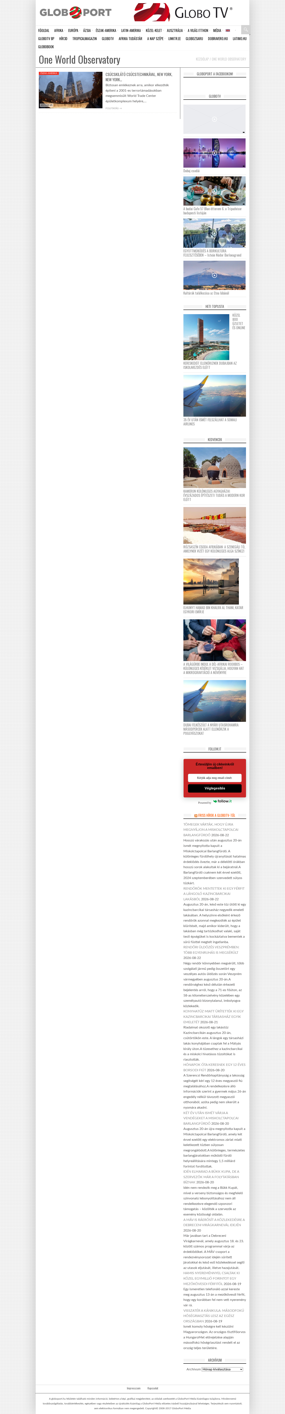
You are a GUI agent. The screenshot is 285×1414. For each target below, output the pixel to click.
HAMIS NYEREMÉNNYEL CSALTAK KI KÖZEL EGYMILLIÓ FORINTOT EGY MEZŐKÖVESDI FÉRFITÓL (211, 1278)
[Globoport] (75, 12)
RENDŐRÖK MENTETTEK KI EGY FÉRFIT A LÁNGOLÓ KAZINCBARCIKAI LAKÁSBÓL (214, 894)
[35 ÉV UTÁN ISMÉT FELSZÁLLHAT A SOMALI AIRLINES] (216, 395)
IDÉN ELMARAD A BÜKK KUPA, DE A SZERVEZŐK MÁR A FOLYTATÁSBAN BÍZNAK (211, 1177)
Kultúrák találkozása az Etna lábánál (206, 293)
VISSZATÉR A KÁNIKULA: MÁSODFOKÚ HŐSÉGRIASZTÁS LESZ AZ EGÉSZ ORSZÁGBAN (213, 1316)
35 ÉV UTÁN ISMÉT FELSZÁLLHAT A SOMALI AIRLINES (210, 421)
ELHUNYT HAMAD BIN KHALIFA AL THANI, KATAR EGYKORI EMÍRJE (213, 609)
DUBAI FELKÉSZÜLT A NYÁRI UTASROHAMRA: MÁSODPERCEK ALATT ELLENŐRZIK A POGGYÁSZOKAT (211, 729)
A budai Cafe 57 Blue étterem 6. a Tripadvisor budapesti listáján (212, 210)
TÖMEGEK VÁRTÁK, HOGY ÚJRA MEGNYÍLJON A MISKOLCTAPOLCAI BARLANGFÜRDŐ (210, 830)
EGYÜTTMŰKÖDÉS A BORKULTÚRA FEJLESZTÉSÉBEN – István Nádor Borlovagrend (212, 253)
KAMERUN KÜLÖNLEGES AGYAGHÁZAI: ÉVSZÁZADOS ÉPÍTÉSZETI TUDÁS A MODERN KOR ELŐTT (214, 495)
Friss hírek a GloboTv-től (216, 815)
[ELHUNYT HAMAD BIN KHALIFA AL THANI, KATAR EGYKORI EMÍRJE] (212, 581)
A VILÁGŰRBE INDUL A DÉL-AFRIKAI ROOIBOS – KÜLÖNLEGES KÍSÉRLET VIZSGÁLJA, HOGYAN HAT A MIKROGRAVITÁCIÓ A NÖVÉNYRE (213, 668)
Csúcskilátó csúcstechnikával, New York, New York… (139, 77)
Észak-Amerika (48, 73)
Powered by (204, 802)
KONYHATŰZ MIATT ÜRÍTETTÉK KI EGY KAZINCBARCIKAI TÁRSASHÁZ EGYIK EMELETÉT (213, 1017)
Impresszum (133, 1388)
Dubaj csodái (191, 170)
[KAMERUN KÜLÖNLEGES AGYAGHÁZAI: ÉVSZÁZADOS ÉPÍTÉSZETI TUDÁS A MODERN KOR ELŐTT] (216, 467)
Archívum (194, 1369)
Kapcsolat (153, 1388)
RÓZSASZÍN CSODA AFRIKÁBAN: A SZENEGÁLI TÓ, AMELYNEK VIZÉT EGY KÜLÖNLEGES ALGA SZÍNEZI (214, 549)
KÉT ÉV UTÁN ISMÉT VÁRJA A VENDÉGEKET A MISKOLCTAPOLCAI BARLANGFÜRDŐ (210, 1118)
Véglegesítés (215, 788)
